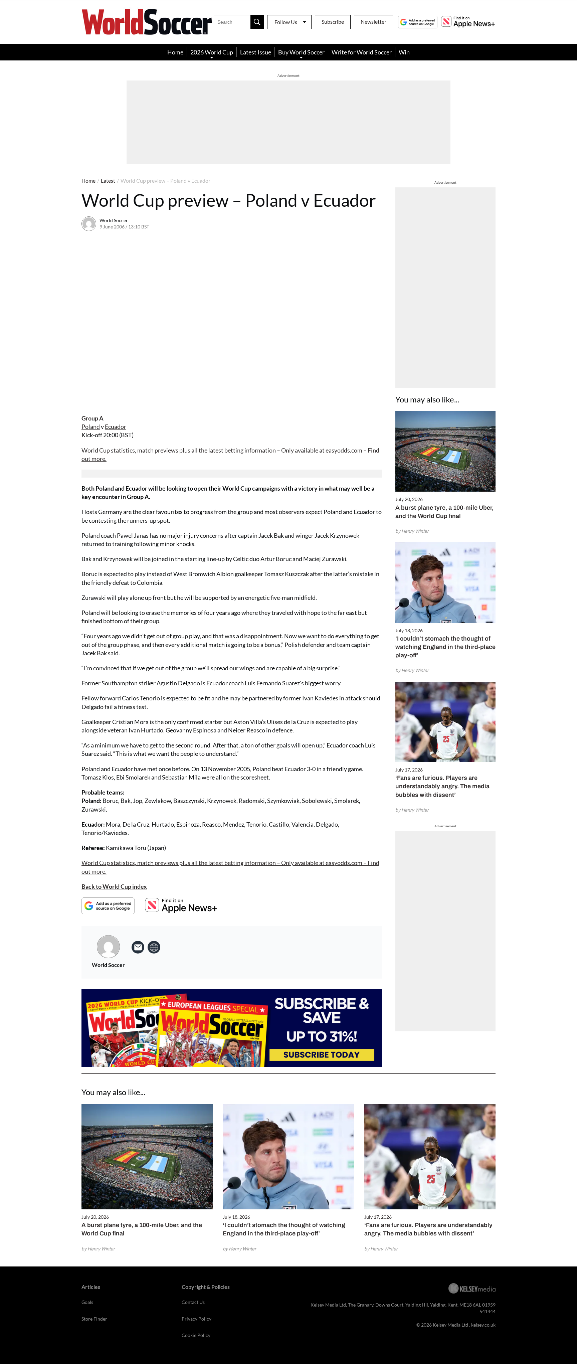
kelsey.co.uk (483, 1325)
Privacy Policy (196, 1319)
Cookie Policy (196, 1335)
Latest (108, 180)
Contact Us (193, 1302)
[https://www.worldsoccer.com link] (154, 947)
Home (175, 52)
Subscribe (333, 21)
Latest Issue (255, 52)
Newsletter (373, 21)
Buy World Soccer (301, 52)
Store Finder (94, 1319)
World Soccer (114, 220)
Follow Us (285, 22)
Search (257, 22)
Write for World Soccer (362, 52)
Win (404, 52)
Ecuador (115, 426)
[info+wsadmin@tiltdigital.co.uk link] (138, 947)
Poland (90, 426)
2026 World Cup (211, 52)
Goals (87, 1302)
